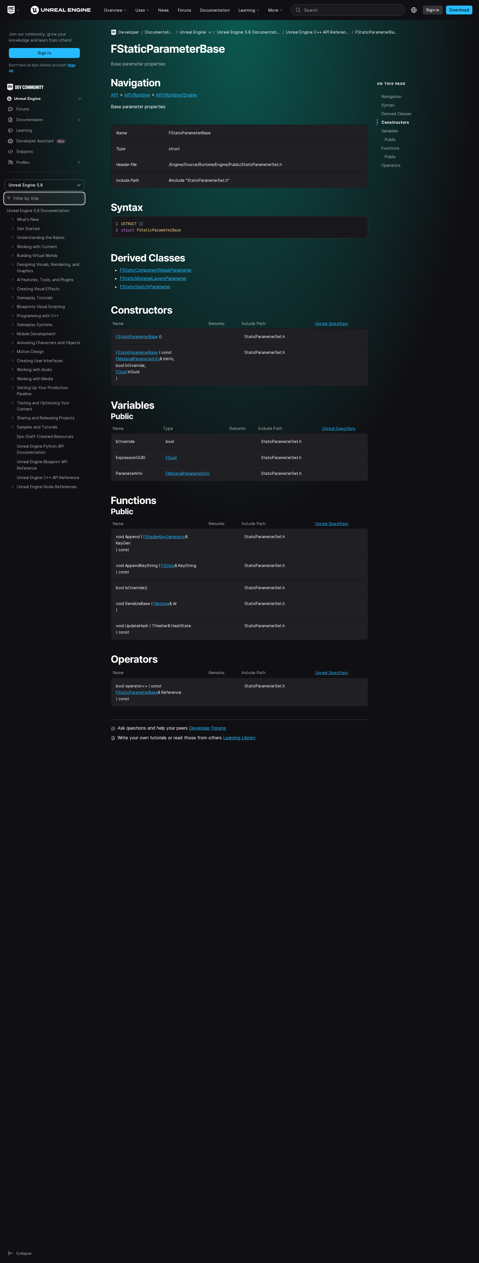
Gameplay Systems (34, 324)
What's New (28, 219)
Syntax (387, 104)
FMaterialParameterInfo (138, 358)
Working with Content (37, 246)
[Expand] (12, 219)
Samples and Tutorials (37, 427)
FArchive (161, 603)
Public (390, 139)
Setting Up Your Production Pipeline (42, 390)
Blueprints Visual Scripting (41, 306)
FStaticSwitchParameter (145, 286)
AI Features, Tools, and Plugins (45, 279)
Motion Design (30, 351)
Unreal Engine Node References (47, 486)
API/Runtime (137, 95)
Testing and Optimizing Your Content (43, 405)
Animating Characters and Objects (48, 342)
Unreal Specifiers (331, 323)
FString (168, 565)
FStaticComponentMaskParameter (156, 270)
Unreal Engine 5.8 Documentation (38, 210)
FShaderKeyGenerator (164, 536)
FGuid (121, 371)
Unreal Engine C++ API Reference (48, 477)
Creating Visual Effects (38, 288)
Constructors (395, 122)
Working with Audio (34, 369)
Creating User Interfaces (40, 360)
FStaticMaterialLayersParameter (153, 278)
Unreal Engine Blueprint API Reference (42, 464)
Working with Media (35, 378)
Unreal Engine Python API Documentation (40, 449)
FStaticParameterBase (137, 336)
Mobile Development (36, 333)
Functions (390, 148)
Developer (129, 32)
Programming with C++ (38, 315)
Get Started (28, 228)
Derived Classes (396, 113)
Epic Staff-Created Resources (45, 436)
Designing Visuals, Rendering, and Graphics (48, 267)
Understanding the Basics (41, 237)
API (114, 95)
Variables (389, 130)
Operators (391, 165)
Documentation (159, 32)
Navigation (391, 96)
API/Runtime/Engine (176, 95)
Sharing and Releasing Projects (46, 417)
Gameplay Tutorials (35, 297)
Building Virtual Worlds (37, 255)
